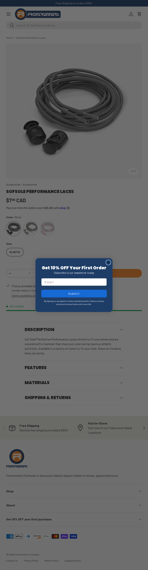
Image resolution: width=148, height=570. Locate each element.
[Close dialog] (108, 262)
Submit (74, 293)
